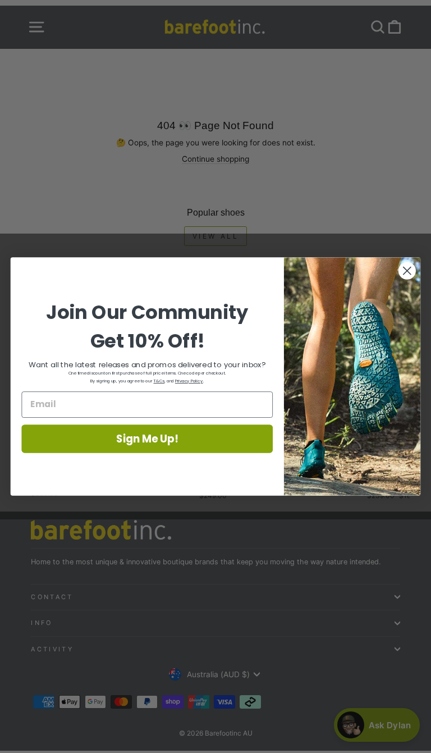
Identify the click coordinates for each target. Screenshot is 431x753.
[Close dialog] (407, 271)
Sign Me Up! (147, 438)
